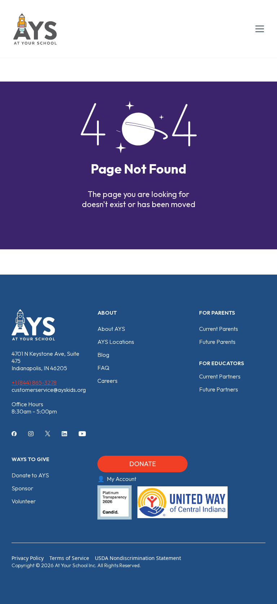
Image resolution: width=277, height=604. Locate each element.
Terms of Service (69, 558)
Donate (142, 464)
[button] (258, 29)
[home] (35, 29)
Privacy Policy (28, 558)
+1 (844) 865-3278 (34, 382)
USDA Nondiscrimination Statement (138, 558)
